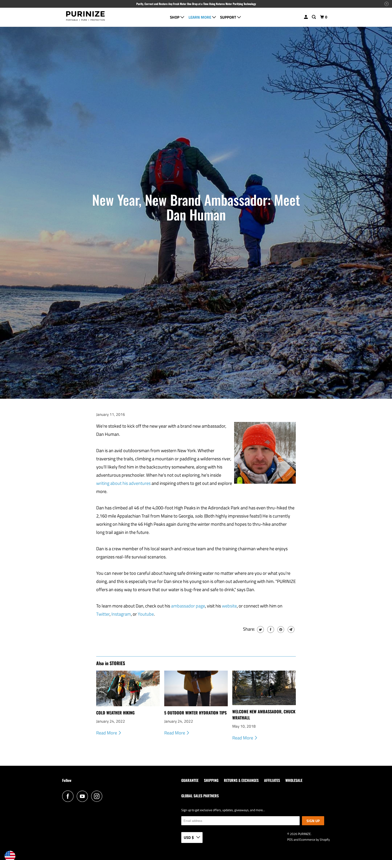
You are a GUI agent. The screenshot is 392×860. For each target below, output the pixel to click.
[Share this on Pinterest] (280, 629)
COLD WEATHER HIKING (115, 713)
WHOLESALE (293, 780)
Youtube (146, 613)
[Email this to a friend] (290, 629)
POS (290, 839)
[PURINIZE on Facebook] (69, 796)
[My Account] (306, 17)
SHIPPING (211, 780)
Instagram (121, 613)
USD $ (189, 837)
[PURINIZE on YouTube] (83, 796)
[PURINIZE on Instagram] (98, 796)
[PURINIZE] (85, 17)
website (229, 605)
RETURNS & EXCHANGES (241, 780)
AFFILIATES (272, 780)
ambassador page (188, 605)
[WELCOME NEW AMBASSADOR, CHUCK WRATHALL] (264, 688)
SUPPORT (228, 17)
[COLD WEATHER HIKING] (128, 688)
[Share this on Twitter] (260, 629)
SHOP (175, 17)
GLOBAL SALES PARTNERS (200, 795)
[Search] (314, 17)
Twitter (103, 613)
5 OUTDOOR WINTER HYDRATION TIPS (195, 713)
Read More (107, 732)
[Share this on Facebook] (270, 629)
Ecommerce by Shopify (314, 839)
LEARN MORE (200, 17)
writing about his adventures (123, 483)
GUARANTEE (189, 780)
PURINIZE (304, 833)
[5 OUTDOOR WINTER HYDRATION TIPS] (196, 688)
